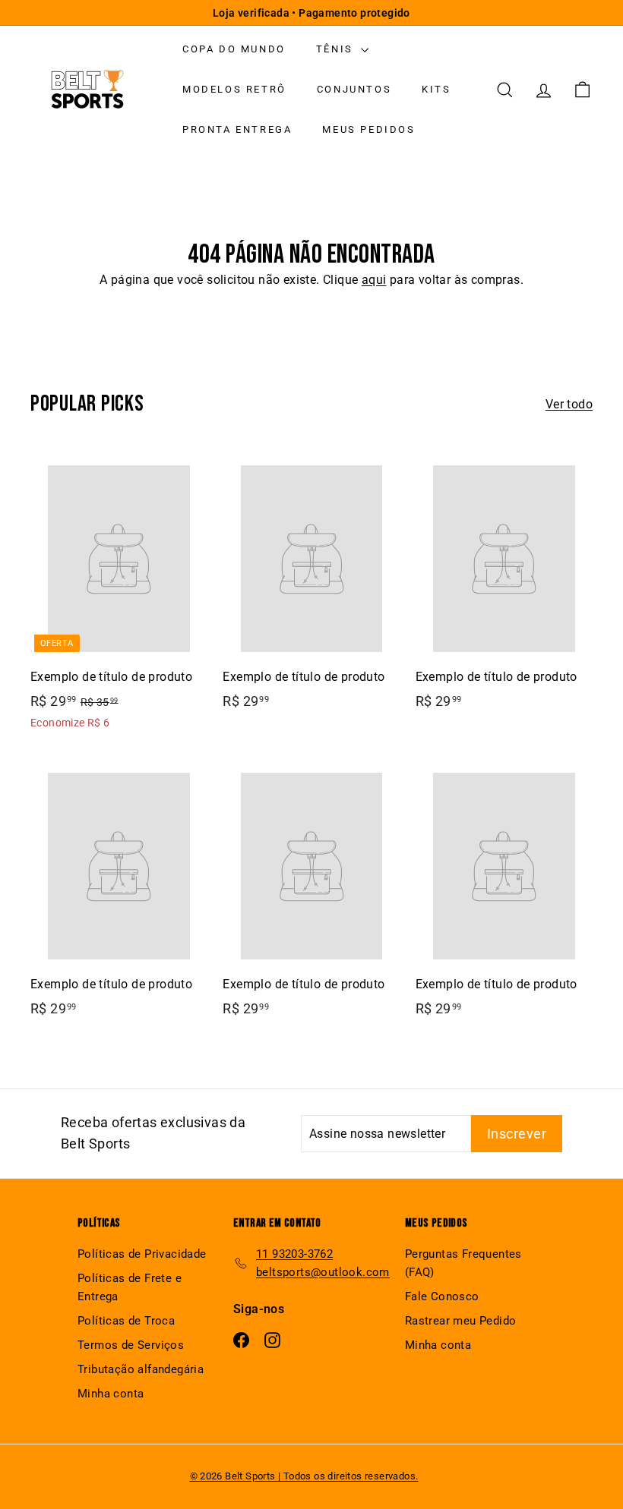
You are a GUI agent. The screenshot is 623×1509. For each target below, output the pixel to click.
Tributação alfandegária (140, 1369)
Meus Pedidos (368, 129)
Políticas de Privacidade (142, 1254)
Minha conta (110, 1393)
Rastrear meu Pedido (461, 1321)
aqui (374, 280)
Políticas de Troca (126, 1321)
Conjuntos (354, 89)
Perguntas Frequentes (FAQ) (463, 1263)
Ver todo (569, 404)
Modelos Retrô (234, 89)
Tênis (337, 49)
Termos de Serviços (130, 1345)
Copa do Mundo (234, 49)
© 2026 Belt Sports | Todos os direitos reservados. (304, 1476)
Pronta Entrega (237, 129)
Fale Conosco (442, 1296)
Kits (436, 89)
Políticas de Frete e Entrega (129, 1287)
